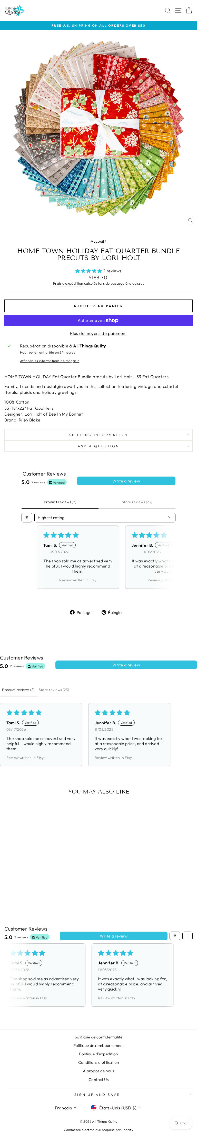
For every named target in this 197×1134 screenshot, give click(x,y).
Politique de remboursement (98, 1045)
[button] (89, 270)
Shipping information (98, 435)
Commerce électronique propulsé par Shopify (98, 1130)
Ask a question (98, 446)
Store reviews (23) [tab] (137, 502)
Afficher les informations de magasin (50, 361)
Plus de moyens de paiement (98, 333)
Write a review (126, 480)
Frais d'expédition (68, 283)
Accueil (97, 241)
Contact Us (98, 1079)
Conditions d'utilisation (98, 1062)
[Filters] (27, 517)
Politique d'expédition (98, 1053)
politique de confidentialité (99, 1037)
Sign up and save (97, 1094)
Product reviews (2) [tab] (60, 502)
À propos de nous (98, 1070)
